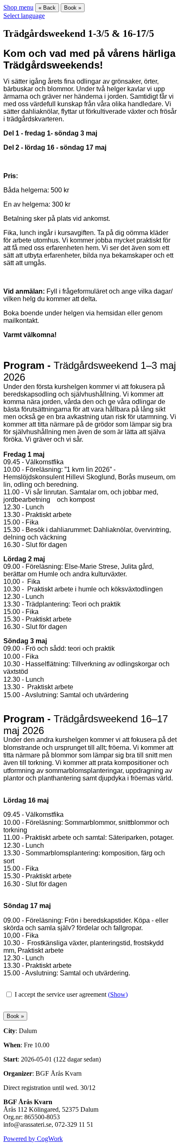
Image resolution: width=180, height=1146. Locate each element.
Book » (72, 8)
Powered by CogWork (33, 1138)
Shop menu (18, 7)
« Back (47, 8)
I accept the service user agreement (60, 994)
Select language (24, 15)
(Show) (118, 994)
